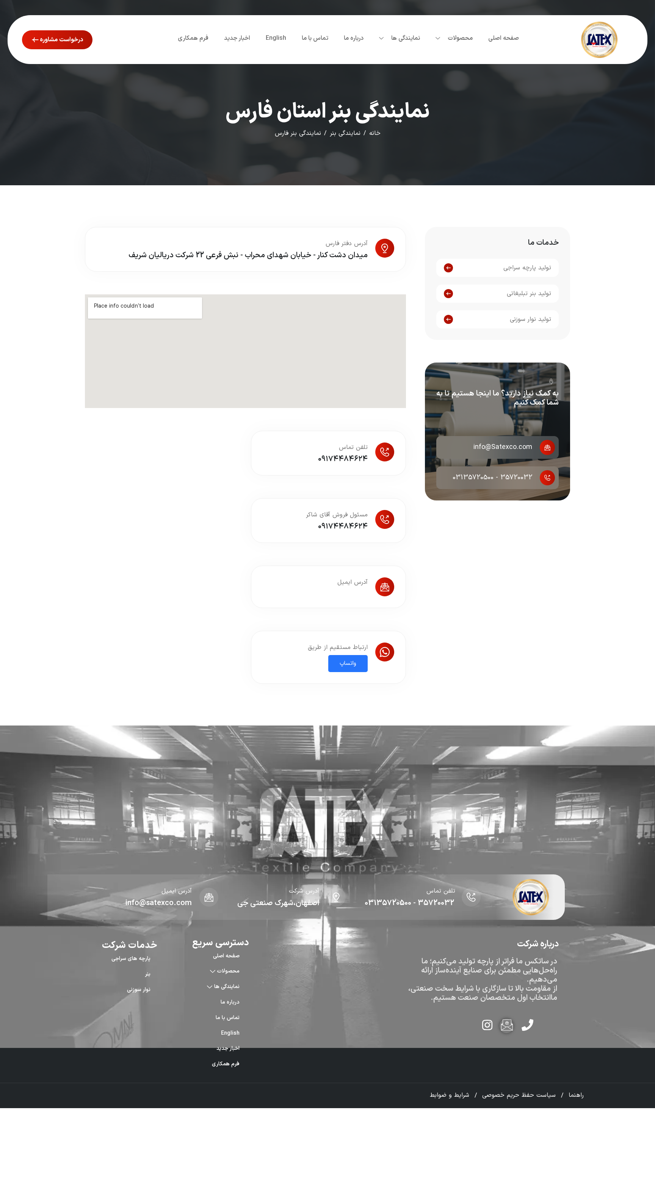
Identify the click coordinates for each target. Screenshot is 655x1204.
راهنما (576, 1095)
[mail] (506, 1026)
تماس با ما (315, 38)
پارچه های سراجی (130, 959)
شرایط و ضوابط (449, 1095)
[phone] (527, 1026)
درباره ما (354, 38)
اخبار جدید (237, 38)
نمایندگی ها (405, 38)
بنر (147, 974)
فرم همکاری (193, 38)
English (276, 38)
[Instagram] (486, 1026)
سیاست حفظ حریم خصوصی (519, 1095)
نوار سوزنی (138, 989)
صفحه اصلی (503, 38)
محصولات (460, 38)
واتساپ (348, 663)
